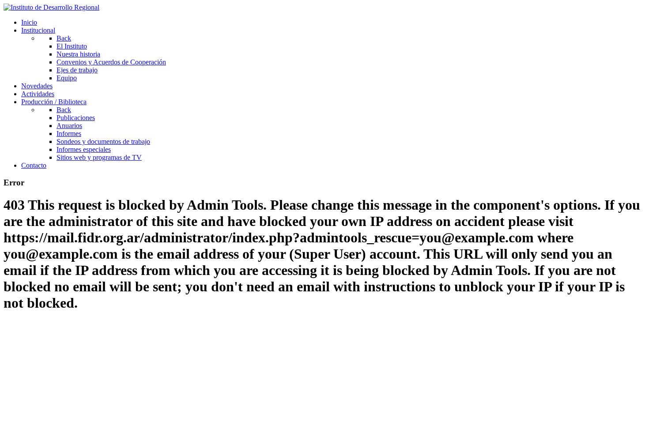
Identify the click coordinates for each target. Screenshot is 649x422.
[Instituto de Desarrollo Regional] (51, 7)
